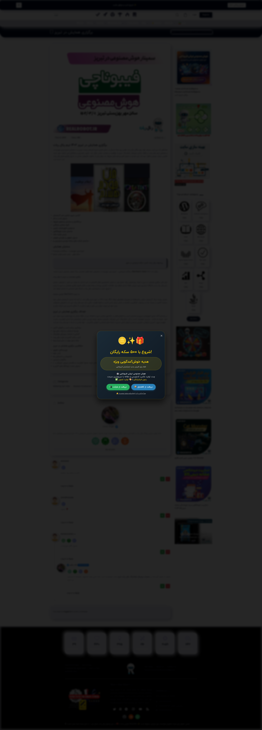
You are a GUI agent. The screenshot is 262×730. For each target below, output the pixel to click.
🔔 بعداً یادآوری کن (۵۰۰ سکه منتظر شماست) (131, 393)
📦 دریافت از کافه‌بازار (143, 387)
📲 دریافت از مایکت (118, 387)
